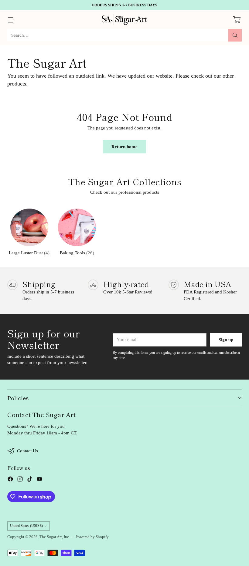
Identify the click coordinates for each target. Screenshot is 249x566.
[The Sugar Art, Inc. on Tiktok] (29, 480)
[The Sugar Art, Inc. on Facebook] (10, 480)
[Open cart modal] (236, 19)
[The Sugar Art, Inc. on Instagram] (20, 480)
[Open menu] (10, 19)
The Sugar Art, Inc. (54, 537)
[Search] (235, 35)
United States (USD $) (26, 526)
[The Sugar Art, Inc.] (124, 20)
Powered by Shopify (92, 537)
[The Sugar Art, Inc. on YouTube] (39, 480)
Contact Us (27, 450)
